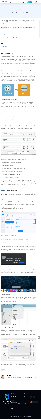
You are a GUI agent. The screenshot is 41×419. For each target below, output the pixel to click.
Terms (25, 403)
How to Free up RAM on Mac (7, 47)
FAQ (19, 396)
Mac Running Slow (14, 402)
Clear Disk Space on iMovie (14, 408)
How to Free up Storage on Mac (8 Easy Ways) (9, 37)
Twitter (34, 397)
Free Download (3, 211)
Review (19, 401)
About (25, 396)
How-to (19, 398)
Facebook (31, 397)
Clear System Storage (13, 399)
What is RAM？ (4, 46)
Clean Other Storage (14, 396)
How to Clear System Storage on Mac (8, 34)
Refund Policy (20, 403)
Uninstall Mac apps (14, 404)
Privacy (25, 401)
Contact (25, 398)
